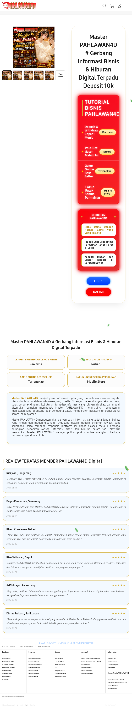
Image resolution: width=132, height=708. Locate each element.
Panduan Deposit (33, 670)
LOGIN (98, 281)
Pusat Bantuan (59, 658)
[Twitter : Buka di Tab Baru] (121, 705)
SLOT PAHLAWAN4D (8, 664)
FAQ (56, 667)
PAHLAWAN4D (6, 658)
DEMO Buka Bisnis (7, 673)
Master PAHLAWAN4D (25, 398)
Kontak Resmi (111, 667)
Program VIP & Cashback (35, 664)
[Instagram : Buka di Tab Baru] (125, 705)
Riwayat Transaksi (86, 667)
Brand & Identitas (112, 688)
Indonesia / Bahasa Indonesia (8, 705)
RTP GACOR (5, 679)
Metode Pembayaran (34, 667)
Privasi (21, 705)
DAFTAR (98, 291)
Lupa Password (85, 664)
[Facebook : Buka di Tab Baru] (118, 705)
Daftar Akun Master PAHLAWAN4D (91, 662)
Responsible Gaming (60, 676)
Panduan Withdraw (34, 673)
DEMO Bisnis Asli (6, 670)
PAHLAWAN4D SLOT (8, 662)
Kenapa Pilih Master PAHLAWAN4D (117, 682)
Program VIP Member (87, 673)
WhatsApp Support (60, 664)
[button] (112, 5)
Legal (26, 705)
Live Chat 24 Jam (59, 662)
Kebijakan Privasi (59, 670)
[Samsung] (10, 5)
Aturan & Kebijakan (113, 664)
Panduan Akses (112, 658)
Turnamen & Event (34, 662)
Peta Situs (32, 705)
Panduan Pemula (112, 662)
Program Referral (33, 676)
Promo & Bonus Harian (35, 658)
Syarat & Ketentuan (60, 673)
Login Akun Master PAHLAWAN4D (90, 658)
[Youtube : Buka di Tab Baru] (129, 705)
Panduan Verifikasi (86, 670)
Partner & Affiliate (113, 686)
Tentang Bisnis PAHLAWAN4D (116, 680)
